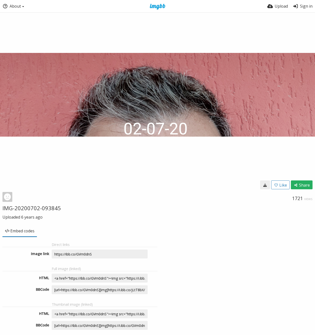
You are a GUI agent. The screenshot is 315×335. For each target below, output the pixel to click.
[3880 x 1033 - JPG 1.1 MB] (265, 184)
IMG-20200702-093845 (31, 208)
